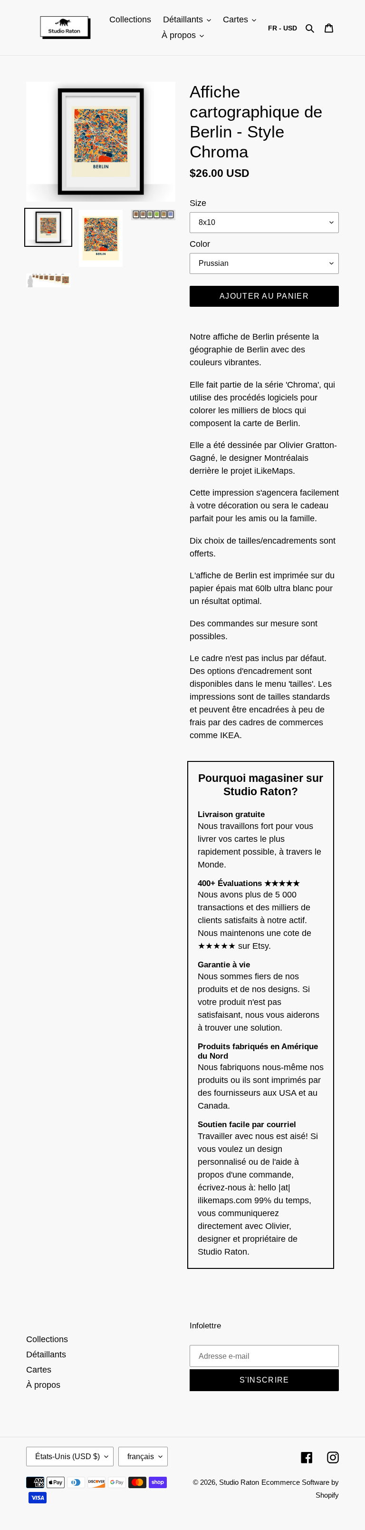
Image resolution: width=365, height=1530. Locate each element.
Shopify (327, 1495)
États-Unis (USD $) (67, 1456)
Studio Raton (239, 1482)
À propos (43, 1385)
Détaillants (46, 1354)
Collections (47, 1339)
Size (198, 203)
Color (200, 244)
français (140, 1456)
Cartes (38, 1369)
